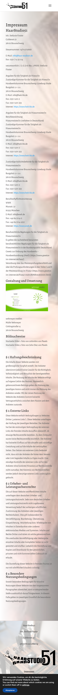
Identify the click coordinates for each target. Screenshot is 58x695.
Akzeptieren (10, 690)
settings (25, 685)
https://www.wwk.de (23, 226)
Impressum (29, 671)
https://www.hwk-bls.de (24, 107)
